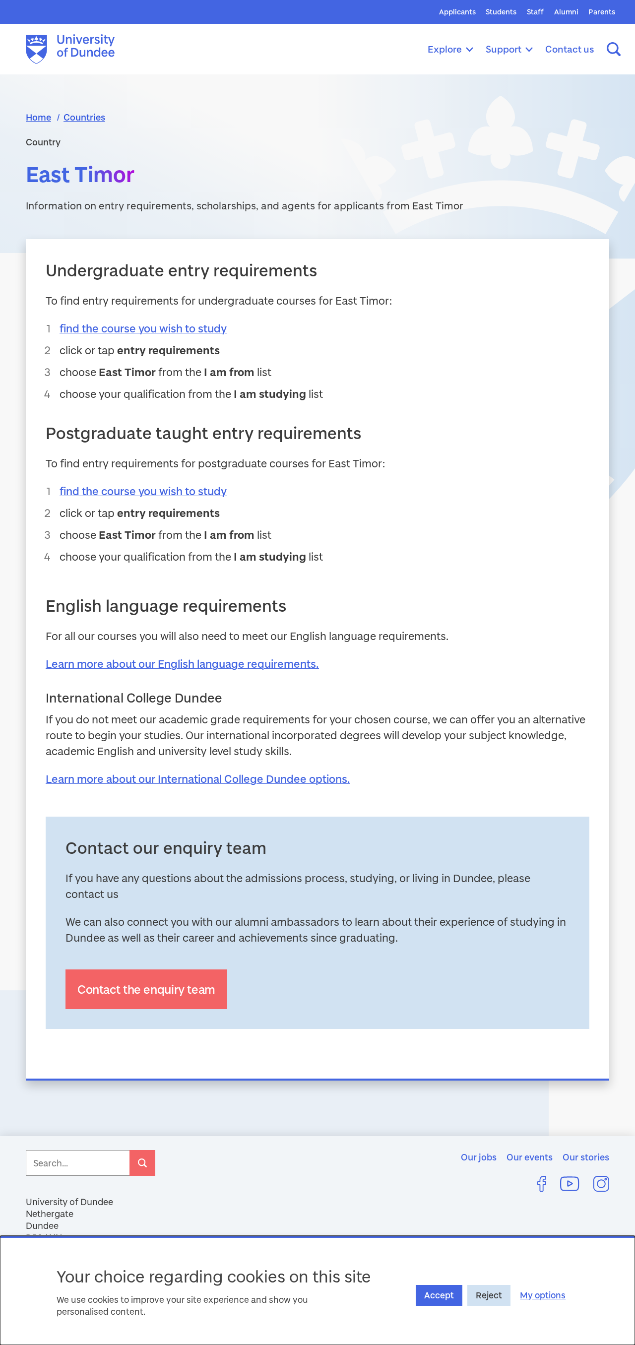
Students (501, 11)
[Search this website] (614, 49)
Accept (439, 1295)
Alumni (566, 11)
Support (503, 49)
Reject (489, 1295)
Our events (530, 1157)
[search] (142, 1163)
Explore (445, 49)
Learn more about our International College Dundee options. (198, 778)
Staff (535, 11)
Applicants (457, 11)
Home (38, 117)
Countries (84, 117)
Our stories (586, 1157)
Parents (601, 11)
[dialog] (317, 1290)
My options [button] (543, 1295)
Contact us (569, 49)
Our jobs (479, 1157)
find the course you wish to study (143, 328)
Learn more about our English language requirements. (182, 663)
